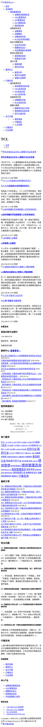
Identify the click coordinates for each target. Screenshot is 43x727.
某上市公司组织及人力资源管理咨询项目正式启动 (21, 356)
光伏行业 (32, 448)
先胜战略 (23, 449)
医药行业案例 (20, 75)
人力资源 (6, 449)
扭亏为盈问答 (20, 114)
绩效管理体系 (16, 466)
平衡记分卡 (27, 453)
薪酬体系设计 (20, 48)
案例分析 (18, 72)
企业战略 (12, 449)
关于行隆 (9, 670)
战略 (33, 453)
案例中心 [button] (9, 70)
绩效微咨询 (19, 26)
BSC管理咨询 (20, 23)
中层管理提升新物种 (23, 50)
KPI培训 (29, 442)
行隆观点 (9, 127)
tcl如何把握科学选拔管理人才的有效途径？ (18, 215)
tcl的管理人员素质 (8, 243)
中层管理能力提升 (13, 697)
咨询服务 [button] (9, 9)
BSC (3, 442)
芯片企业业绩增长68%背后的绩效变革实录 (18, 369)
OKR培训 (17, 445)
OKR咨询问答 (20, 89)
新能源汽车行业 (13, 461)
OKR (4, 445)
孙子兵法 (12, 453)
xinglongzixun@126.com (15, 714)
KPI (19, 442)
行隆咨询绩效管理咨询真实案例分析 (15, 361)
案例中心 (9, 667)
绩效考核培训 (8, 473)
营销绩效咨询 (20, 56)
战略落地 (18, 31)
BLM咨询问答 (20, 103)
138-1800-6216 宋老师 (15, 707)
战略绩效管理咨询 (22, 15)
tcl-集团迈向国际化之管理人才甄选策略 (17, 272)
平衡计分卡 (19, 453)
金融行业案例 (20, 78)
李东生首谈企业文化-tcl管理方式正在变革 (18, 157)
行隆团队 (18, 122)
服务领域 (9, 664)
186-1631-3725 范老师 (15, 710)
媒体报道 (18, 119)
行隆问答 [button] (9, 81)
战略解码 (18, 34)
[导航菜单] (14, 2)
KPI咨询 (23, 442)
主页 (7, 145)
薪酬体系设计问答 (22, 108)
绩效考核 (30, 469)
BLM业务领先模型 (22, 39)
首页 (7, 6)
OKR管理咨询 (20, 17)
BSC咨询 (8, 442)
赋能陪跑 (18, 64)
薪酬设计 (15, 476)
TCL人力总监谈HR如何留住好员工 (15, 186)
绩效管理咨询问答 (22, 86)
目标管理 (25, 461)
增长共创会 (19, 67)
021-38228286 (11, 712)
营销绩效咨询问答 (22, 111)
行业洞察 (9, 130)
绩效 (30, 461)
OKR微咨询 (23, 445)
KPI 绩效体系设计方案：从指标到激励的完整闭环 (21, 514)
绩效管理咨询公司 (6, 469)
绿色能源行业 (19, 472)
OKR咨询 (10, 445)
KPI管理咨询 (20, 20)
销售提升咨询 (20, 59)
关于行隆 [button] (9, 116)
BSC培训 (14, 442)
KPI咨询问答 (20, 92)
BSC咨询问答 (20, 94)
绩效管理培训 (18, 469)
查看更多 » (15, 351)
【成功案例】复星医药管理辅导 (14, 401)
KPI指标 (36, 442)
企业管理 (18, 449)
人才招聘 (18, 125)
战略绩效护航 (20, 37)
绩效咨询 (35, 461)
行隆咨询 (24, 476)
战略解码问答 (20, 100)
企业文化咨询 (20, 45)
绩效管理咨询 (15, 12)
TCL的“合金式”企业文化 (11, 301)
